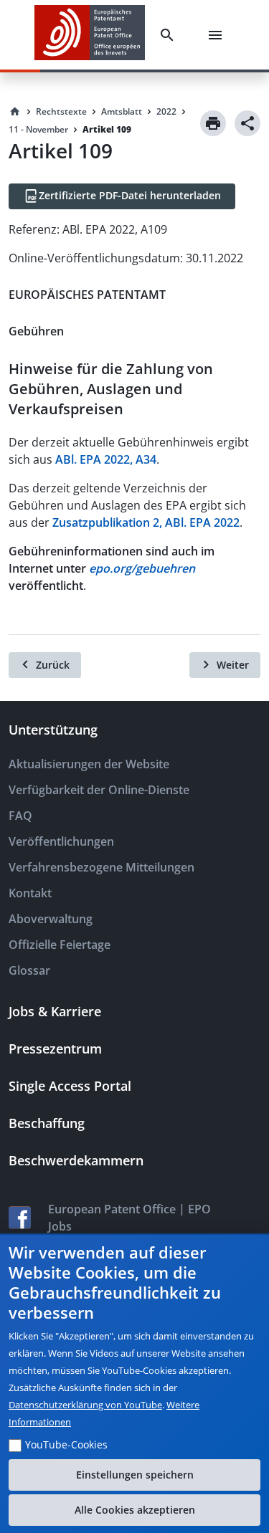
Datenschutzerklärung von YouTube (85, 1404)
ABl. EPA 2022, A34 (105, 459)
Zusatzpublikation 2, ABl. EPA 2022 (146, 522)
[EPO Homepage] (89, 35)
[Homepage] (15, 111)
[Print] (213, 123)
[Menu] (218, 35)
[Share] (247, 123)
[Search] (170, 35)
